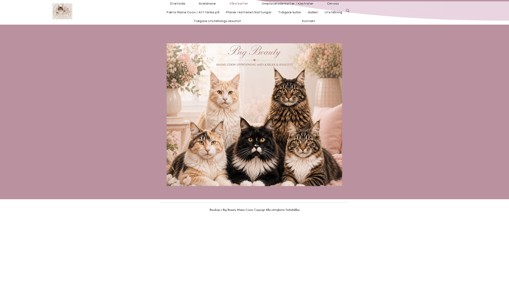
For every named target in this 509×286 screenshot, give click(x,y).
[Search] (348, 11)
